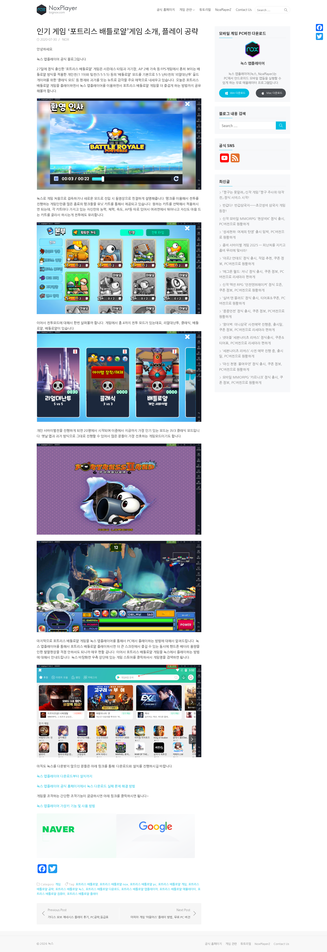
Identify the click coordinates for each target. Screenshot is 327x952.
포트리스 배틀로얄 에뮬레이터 (177, 889)
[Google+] (319, 42)
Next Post (160, 913)
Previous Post (78, 913)
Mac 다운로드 (274, 93)
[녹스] (77, 9)
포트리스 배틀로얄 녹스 (69, 889)
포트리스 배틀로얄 (87, 884)
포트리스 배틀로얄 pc (143, 884)
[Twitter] (319, 36)
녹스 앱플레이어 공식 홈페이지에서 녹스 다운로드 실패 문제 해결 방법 (86, 786)
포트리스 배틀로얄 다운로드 (102, 889)
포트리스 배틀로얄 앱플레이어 (139, 889)
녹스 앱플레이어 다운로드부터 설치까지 (64, 776)
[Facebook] (319, 27)
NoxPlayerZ (223, 9)
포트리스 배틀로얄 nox (114, 884)
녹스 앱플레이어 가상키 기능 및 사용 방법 (66, 806)
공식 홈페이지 (166, 9)
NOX (65, 39)
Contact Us (244, 9)
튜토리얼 (205, 9)
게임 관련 (185, 9)
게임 (58, 884)
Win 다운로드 (237, 93)
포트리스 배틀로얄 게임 (172, 884)
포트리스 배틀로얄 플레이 (82, 893)
